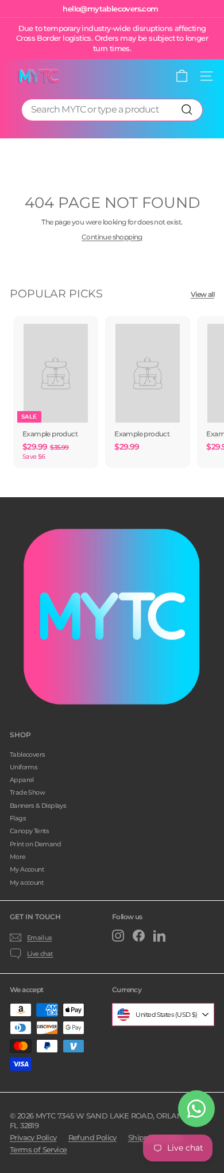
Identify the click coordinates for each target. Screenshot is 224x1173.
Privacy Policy (33, 1137)
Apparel (22, 780)
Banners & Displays (38, 806)
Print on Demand (35, 844)
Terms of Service (38, 1149)
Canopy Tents (29, 831)
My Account (27, 869)
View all (202, 294)
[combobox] (112, 110)
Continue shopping (112, 237)
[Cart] (181, 76)
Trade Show (27, 792)
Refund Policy (92, 1137)
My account (27, 882)
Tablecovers (27, 754)
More (18, 857)
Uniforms (23, 767)
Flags (18, 818)
